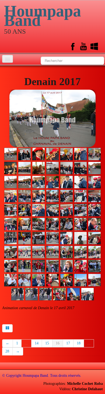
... (26, 343)
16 (58, 343)
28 (7, 351)
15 (47, 343)
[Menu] (7, 59)
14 (36, 343)
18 (78, 343)
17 (68, 343)
